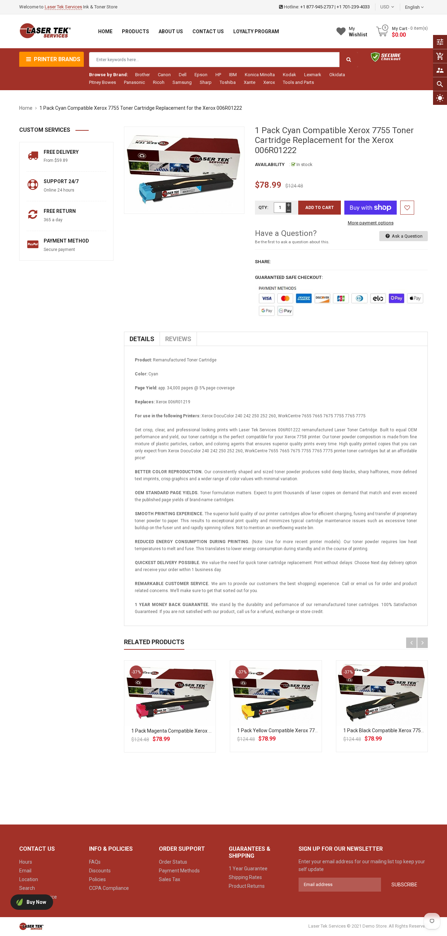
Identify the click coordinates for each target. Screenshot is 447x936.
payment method (66, 241)
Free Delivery (61, 152)
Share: (263, 261)
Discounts (100, 870)
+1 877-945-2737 (317, 6)
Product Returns (247, 886)
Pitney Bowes (102, 82)
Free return (60, 211)
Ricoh (158, 82)
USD (395, 6)
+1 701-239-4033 (353, 6)
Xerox (269, 82)
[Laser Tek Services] (31, 926)
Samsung (182, 82)
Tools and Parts (298, 82)
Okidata (337, 74)
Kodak (289, 74)
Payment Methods (179, 870)
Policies (97, 879)
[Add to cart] (170, 715)
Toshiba (228, 82)
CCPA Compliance (109, 888)
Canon (164, 74)
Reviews (178, 339)
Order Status (173, 862)
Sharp (206, 82)
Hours (25, 862)
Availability (270, 164)
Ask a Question (407, 236)
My (358, 31)
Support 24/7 (61, 181)
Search (27, 888)
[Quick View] (185, 715)
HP (218, 74)
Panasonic (134, 82)
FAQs (95, 862)
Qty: (263, 207)
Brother (142, 74)
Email (25, 870)
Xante (249, 82)
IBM (233, 74)
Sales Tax (169, 879)
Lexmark (312, 74)
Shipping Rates (245, 877)
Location (28, 879)
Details (142, 339)
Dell (182, 74)
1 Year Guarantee (248, 868)
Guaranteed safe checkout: (289, 277)
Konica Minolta (260, 74)
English (413, 7)
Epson (201, 74)
